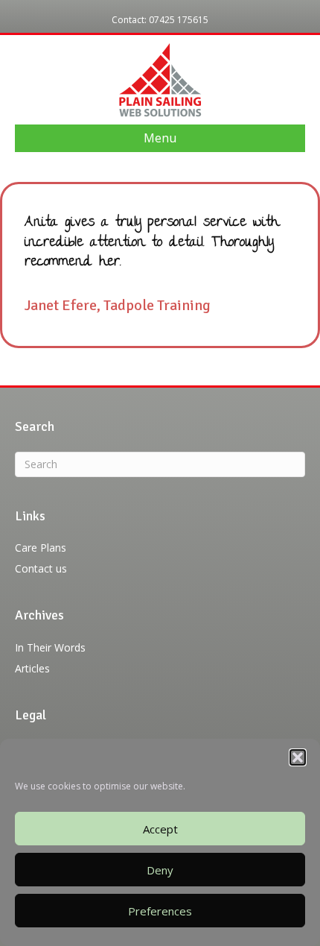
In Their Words (50, 647)
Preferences (160, 911)
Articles (32, 668)
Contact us (41, 568)
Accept (160, 829)
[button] (297, 757)
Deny (160, 870)
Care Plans (40, 547)
